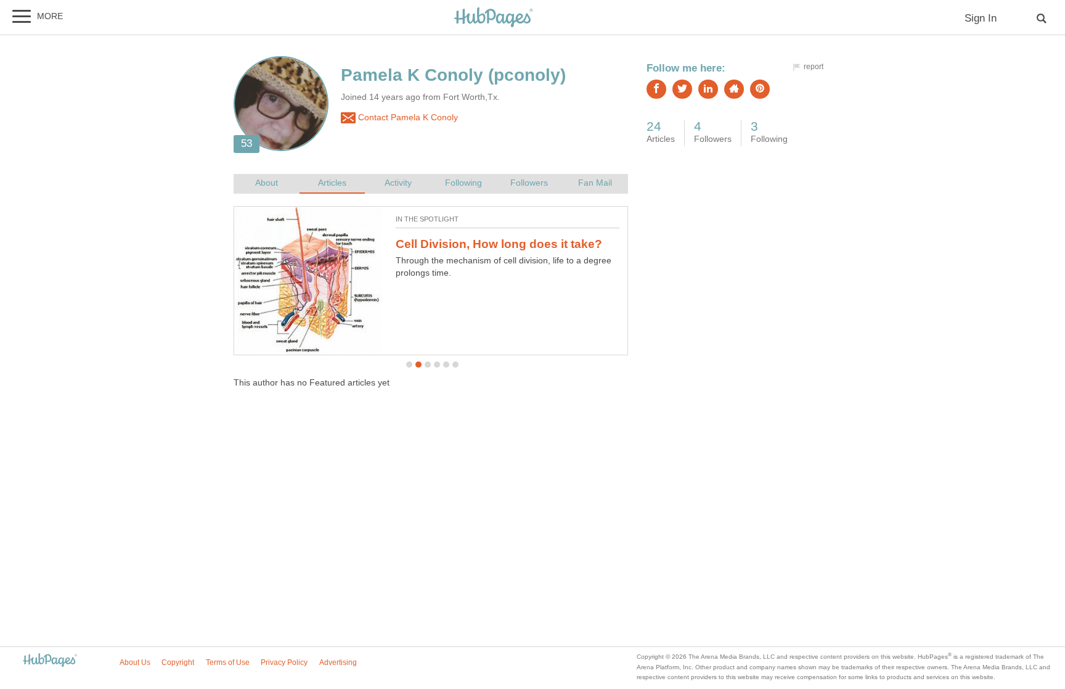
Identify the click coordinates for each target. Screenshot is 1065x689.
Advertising (338, 662)
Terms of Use (228, 662)
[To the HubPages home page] (50, 661)
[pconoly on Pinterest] (760, 89)
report (813, 66)
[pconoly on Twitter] (682, 89)
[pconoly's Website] (734, 89)
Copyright (177, 662)
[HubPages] (494, 18)
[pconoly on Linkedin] (708, 89)
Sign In (981, 18)
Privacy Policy (284, 662)
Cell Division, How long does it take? (499, 243)
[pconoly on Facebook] (656, 89)
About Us (135, 662)
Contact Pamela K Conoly (407, 117)
